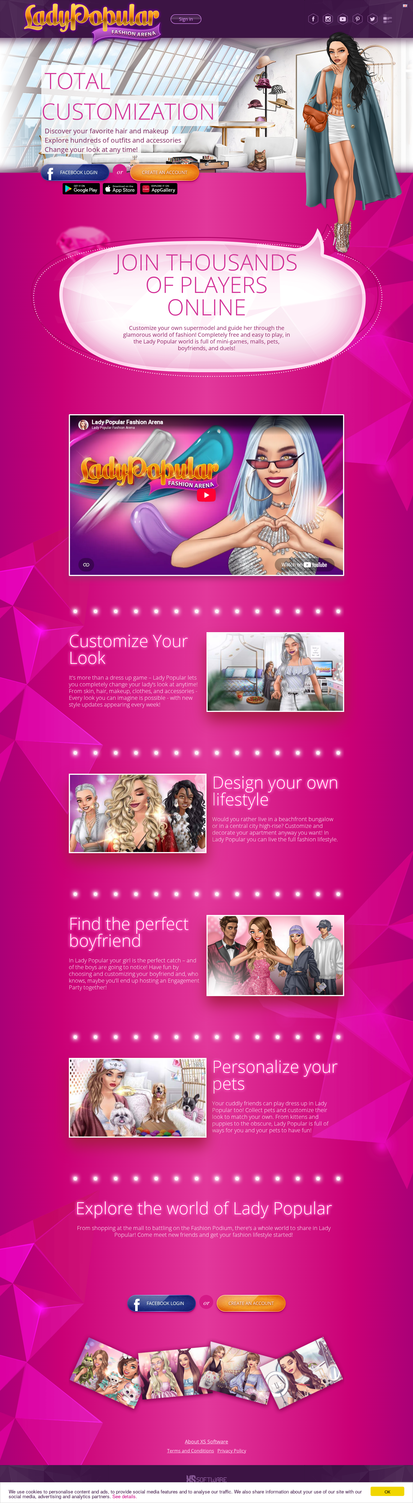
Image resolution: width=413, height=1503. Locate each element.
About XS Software (206, 1441)
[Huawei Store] (159, 188)
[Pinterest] (358, 19)
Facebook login (78, 172)
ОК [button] (387, 1491)
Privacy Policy (231, 1451)
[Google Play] (81, 188)
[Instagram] (328, 19)
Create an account (164, 172)
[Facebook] (313, 19)
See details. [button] (124, 1496)
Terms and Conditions (190, 1451)
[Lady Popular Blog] (387, 19)
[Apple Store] (120, 188)
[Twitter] (372, 19)
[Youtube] (343, 19)
